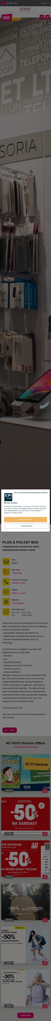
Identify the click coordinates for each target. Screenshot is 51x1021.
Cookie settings (26, 526)
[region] (25, 510)
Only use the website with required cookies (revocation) (31, 492)
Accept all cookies (25, 519)
